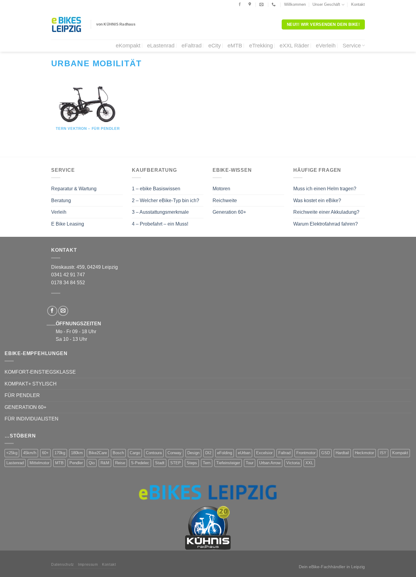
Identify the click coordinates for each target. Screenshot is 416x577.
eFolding (224, 453)
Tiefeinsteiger (228, 463)
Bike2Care (98, 453)
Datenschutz (62, 564)
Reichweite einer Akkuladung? (326, 212)
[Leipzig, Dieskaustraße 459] (250, 5)
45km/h (29, 453)
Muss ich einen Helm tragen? (324, 188)
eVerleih (326, 46)
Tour (249, 463)
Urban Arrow (269, 463)
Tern (206, 463)
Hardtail (342, 453)
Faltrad (284, 453)
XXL (309, 463)
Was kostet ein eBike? (317, 200)
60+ (45, 453)
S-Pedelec (140, 463)
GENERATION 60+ (25, 407)
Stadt (159, 463)
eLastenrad (161, 46)
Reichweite (225, 200)
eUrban (244, 453)
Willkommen (295, 4)
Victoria (293, 463)
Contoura (154, 453)
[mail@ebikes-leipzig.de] (262, 5)
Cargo (135, 453)
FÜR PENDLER (22, 395)
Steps (192, 463)
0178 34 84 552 (68, 282)
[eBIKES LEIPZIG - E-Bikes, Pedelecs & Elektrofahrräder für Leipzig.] (66, 24)
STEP (175, 463)
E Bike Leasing (67, 223)
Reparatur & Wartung (74, 188)
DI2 (208, 453)
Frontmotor (306, 453)
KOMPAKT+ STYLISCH (31, 383)
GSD (325, 453)
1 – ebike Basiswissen (156, 188)
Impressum (88, 564)
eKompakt (128, 46)
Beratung (61, 200)
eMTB (234, 46)
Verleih (58, 212)
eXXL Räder (294, 46)
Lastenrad (15, 463)
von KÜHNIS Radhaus (116, 24)
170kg (60, 453)
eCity (214, 46)
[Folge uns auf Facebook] (239, 4)
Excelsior (264, 453)
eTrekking (261, 46)
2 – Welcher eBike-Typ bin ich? (165, 200)
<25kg (11, 453)
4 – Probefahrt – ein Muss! (160, 223)
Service (352, 46)
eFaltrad (192, 46)
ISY (383, 453)
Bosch (118, 453)
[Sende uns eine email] (63, 311)
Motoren (221, 188)
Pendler (76, 463)
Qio (92, 463)
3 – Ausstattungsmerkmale (160, 212)
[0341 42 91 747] (274, 5)
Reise (120, 463)
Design (193, 453)
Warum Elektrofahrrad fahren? (325, 223)
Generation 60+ (229, 212)
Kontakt (358, 4)
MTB (59, 463)
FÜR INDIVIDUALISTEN (31, 418)
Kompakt (400, 453)
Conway (174, 453)
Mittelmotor (39, 463)
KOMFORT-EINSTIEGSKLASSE (40, 372)
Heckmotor (364, 453)
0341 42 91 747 (68, 274)
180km (77, 453)
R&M (104, 463)
